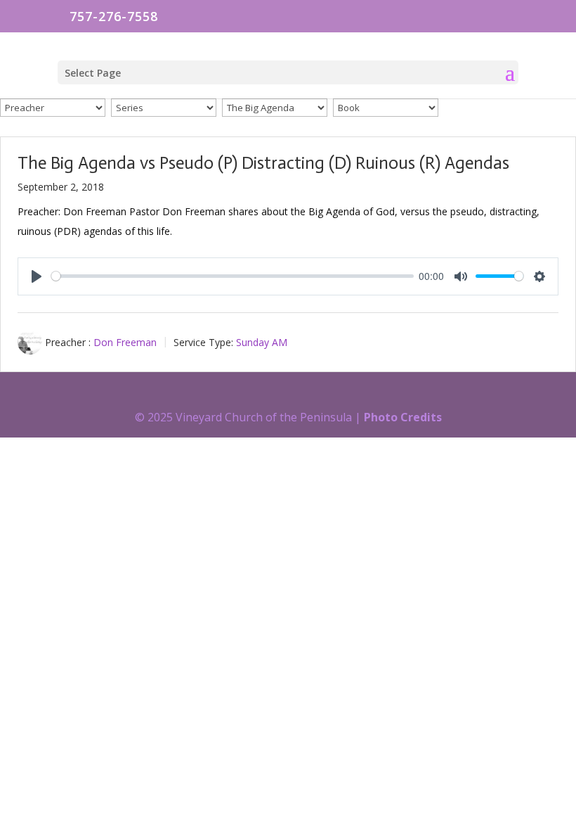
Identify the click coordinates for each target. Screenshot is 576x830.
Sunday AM (261, 342)
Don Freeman (125, 342)
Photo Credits (403, 417)
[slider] (232, 276)
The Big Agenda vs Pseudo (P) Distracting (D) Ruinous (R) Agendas (263, 163)
